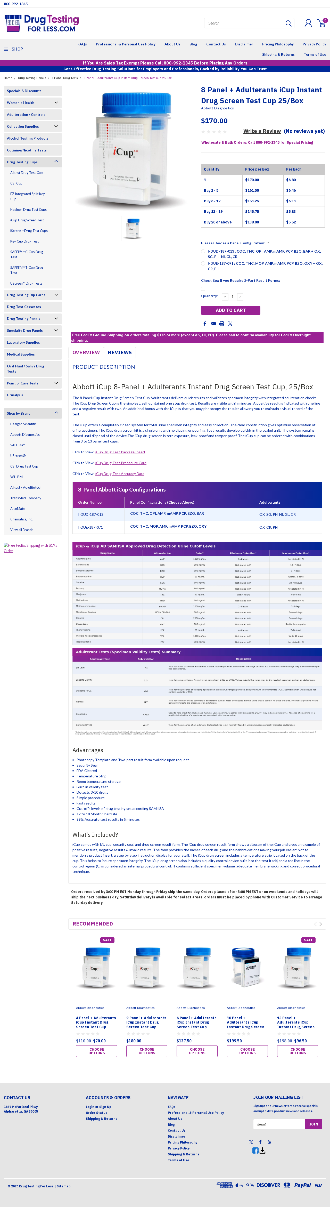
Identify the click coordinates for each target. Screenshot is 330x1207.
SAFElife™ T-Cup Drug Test (26, 270)
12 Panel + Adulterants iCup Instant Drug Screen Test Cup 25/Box (296, 1025)
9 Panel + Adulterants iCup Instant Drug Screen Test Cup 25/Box (146, 1025)
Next (320, 924)
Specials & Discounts (24, 91)
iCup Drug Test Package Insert (120, 452)
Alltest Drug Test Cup (26, 173)
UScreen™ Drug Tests (26, 283)
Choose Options (96, 1051)
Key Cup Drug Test (24, 241)
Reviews (120, 352)
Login (90, 1107)
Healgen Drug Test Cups (28, 209)
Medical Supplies (21, 354)
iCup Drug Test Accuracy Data (119, 473)
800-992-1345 (16, 4)
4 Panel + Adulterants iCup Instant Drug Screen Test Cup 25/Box (96, 1025)
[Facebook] (204, 323)
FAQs (82, 44)
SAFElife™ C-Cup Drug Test (26, 254)
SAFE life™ (17, 445)
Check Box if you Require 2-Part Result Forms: (240, 280)
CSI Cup (16, 183)
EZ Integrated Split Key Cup (27, 196)
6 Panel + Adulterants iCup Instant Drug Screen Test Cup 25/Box (197, 1025)
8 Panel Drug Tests (65, 78)
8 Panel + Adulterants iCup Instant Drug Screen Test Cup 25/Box (127, 78)
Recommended (92, 923)
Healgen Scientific (23, 424)
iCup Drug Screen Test (27, 220)
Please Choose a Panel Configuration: (235, 243)
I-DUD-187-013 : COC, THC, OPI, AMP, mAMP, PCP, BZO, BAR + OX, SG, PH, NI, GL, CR (264, 254)
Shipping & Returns (278, 54)
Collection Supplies (23, 126)
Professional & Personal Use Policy (125, 44)
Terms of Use (315, 54)
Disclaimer (244, 44)
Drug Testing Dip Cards (26, 295)
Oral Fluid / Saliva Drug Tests (25, 368)
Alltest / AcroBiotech (26, 487)
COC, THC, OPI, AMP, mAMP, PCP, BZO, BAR (167, 513)
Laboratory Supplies (23, 342)
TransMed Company (25, 498)
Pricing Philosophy (278, 44)
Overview (86, 352)
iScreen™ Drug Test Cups (29, 231)
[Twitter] (230, 323)
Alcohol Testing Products (27, 138)
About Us (172, 44)
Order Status (96, 1113)
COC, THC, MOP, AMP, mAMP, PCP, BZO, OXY (168, 526)
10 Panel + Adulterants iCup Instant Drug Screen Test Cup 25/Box (245, 1025)
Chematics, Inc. (21, 519)
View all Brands (21, 530)
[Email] (213, 323)
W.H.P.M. (16, 477)
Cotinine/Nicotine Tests (27, 150)
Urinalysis (15, 395)
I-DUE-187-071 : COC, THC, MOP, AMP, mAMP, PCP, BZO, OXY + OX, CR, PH (265, 266)
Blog (193, 44)
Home (8, 78)
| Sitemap (62, 1186)
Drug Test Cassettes (24, 307)
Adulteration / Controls (26, 114)
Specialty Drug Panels (25, 330)
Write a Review (262, 130)
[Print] (221, 323)
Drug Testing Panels (32, 78)
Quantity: (209, 296)
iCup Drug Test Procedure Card (120, 463)
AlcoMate (17, 508)
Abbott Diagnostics (25, 434)
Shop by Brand (18, 413)
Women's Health (20, 103)
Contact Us (216, 44)
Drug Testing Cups (22, 162)
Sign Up (105, 1107)
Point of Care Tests (22, 383)
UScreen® (18, 456)
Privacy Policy (314, 44)
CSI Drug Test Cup (24, 466)
